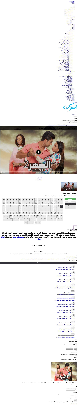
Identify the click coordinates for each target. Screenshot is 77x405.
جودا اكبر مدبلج (69, 90)
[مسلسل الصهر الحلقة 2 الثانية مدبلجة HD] (66, 279)
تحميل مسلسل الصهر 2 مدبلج (43, 258)
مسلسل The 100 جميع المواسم (67, 45)
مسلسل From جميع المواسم (67, 58)
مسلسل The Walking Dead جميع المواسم (65, 42)
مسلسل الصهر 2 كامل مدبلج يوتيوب (31, 258)
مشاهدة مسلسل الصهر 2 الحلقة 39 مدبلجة (67, 258)
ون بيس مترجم (69, 72)
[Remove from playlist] (72, 266)
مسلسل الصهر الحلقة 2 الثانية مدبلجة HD (65, 281)
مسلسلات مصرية (69, 32)
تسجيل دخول (74, 122)
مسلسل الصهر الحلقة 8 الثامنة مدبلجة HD (65, 312)
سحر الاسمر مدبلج (69, 92)
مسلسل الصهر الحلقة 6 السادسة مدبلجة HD (65, 306)
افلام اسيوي (72, 28)
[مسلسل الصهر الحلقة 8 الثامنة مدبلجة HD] (66, 310)
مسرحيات (72, 94)
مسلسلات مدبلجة (71, 95)
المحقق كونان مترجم (68, 73)
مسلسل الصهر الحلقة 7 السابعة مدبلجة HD (65, 324)
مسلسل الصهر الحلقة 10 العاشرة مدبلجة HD (65, 337)
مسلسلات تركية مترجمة (68, 36)
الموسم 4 (70, 207)
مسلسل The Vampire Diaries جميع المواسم (65, 43)
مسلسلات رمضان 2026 (68, 9)
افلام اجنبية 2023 (69, 23)
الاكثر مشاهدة (72, 6)
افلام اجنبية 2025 (69, 21)
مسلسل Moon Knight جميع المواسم (66, 53)
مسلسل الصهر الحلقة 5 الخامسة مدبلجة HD (65, 269)
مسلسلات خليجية (69, 34)
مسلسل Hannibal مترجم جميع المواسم (65, 64)
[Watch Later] (73, 266)
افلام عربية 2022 (69, 17)
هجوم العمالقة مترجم (68, 84)
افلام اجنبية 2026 (69, 20)
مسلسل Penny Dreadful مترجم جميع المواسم (64, 66)
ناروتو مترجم (70, 74)
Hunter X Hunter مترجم (68, 81)
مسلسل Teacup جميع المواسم (67, 46)
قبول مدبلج (70, 91)
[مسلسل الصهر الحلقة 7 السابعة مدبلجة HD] (66, 322)
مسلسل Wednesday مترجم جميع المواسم (65, 69)
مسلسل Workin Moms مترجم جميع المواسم (64, 70)
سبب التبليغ (75, 344)
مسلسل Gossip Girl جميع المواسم (66, 55)
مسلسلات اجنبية (71, 38)
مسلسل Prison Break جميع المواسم (66, 50)
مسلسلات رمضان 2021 (68, 15)
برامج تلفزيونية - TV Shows (69, 96)
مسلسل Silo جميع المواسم (67, 49)
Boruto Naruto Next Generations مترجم (65, 76)
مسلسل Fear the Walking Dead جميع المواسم (64, 60)
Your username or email (73, 120)
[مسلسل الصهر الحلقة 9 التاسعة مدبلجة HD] (66, 273)
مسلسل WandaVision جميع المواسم (66, 39)
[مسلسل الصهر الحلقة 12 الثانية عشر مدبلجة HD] (65, 298)
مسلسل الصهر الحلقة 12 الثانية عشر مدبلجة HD (64, 300)
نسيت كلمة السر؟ (69, 122)
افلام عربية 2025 (71, 100)
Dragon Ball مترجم (69, 80)
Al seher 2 (23, 258)
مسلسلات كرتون (71, 71)
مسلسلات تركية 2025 (70, 99)
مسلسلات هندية (71, 89)
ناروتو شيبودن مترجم (68, 75)
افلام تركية (72, 25)
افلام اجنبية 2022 (69, 22)
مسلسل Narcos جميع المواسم (67, 52)
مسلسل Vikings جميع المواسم (67, 40)
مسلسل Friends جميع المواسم (67, 59)
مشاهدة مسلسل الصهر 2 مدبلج (54, 258)
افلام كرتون (72, 27)
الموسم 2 (70, 203)
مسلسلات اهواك (71, 30)
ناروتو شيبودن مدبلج (69, 86)
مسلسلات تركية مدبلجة (68, 37)
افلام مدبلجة (72, 29)
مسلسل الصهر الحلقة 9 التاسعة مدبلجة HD (65, 275)
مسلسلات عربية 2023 (68, 33)
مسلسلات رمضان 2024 (68, 12)
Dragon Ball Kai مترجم (68, 78)
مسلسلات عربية (69, 31)
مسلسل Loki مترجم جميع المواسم (66, 65)
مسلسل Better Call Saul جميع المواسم (65, 63)
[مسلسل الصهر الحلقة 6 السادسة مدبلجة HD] (66, 304)
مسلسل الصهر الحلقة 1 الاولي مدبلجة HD (65, 331)
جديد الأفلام (72, 7)
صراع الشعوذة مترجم (68, 83)
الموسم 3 (70, 205)
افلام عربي (72, 16)
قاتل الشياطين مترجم (68, 82)
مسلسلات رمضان (71, 8)
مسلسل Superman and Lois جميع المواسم (65, 47)
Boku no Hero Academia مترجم (67, 85)
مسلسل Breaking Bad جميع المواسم (66, 62)
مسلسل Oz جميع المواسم (67, 51)
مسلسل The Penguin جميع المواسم (66, 44)
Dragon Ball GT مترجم (68, 77)
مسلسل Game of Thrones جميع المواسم (65, 56)
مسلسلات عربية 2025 (70, 98)
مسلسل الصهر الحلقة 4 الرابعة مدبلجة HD (65, 294)
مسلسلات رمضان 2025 (68, 10)
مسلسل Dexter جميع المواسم (67, 61)
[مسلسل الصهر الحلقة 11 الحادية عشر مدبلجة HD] (65, 285)
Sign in (73, 3)
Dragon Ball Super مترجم (68, 79)
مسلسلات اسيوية (71, 88)
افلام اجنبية (72, 19)
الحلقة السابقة (38, 177)
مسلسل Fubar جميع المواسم (67, 57)
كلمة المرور (74, 121)
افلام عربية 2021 (69, 18)
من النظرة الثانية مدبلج (68, 93)
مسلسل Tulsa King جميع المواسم (66, 41)
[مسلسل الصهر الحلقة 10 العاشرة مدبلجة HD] (66, 335)
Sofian (73, 229)
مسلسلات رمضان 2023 (68, 13)
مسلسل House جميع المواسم (67, 54)
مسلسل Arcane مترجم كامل (67, 87)
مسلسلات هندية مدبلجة (70, 97)
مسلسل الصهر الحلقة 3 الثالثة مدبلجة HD (65, 318)
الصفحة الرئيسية (71, 1)
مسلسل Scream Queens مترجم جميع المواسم (64, 67)
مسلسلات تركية (71, 35)
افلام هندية (72, 26)
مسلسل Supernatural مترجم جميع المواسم (65, 68)
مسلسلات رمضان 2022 (68, 14)
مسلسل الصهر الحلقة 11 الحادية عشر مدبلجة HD (64, 287)
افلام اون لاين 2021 (71, 24)
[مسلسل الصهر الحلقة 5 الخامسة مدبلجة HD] (66, 267)
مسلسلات (72, 2)
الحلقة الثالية (38, 179)
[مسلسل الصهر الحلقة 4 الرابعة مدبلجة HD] (66, 292)
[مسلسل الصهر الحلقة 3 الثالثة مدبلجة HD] (66, 316)
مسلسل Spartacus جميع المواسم (66, 48)
